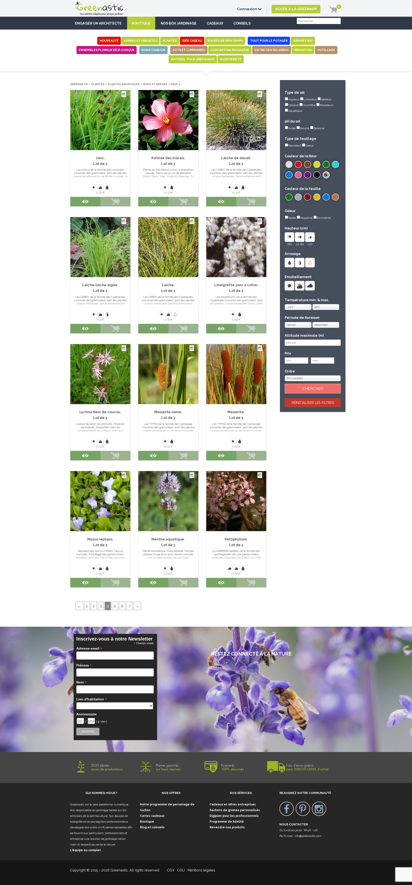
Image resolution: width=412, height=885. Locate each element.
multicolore (326, 174)
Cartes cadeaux (152, 816)
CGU (181, 870)
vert (326, 164)
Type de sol (295, 92)
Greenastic (79, 84)
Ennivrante (324, 217)
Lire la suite (115, 201)
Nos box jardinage (178, 23)
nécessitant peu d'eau (310, 262)
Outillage (326, 50)
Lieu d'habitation (91, 699)
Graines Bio (303, 40)
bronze (335, 197)
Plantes (170, 40)
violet (307, 174)
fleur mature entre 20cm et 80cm (299, 237)
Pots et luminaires (189, 50)
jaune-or (316, 197)
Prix (288, 353)
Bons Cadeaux (153, 50)
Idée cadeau (192, 40)
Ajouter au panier (251, 201)
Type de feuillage (300, 139)
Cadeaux (215, 23)
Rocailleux (326, 105)
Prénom (84, 665)
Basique (319, 128)
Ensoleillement (298, 277)
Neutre (304, 128)
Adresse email (89, 648)
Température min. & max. (307, 300)
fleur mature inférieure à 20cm (310, 237)
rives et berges (155, 84)
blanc (289, 164)
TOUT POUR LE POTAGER (269, 40)
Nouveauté (109, 40)
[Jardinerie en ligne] (106, 4)
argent (298, 197)
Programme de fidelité (227, 821)
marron (307, 164)
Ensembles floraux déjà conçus (106, 50)
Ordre (290, 371)
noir (316, 174)
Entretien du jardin (272, 50)
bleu (289, 174)
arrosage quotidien (289, 262)
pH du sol (292, 121)
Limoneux (310, 99)
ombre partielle (299, 285)
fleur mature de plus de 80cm (289, 237)
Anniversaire (86, 714)
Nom (81, 682)
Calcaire (293, 105)
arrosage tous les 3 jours (299, 262)
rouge (298, 164)
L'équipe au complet (85, 850)
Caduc (309, 145)
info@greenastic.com (308, 836)
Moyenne (306, 217)
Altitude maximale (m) (304, 335)
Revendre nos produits (227, 827)
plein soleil (289, 285)
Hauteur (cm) (296, 228)
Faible (292, 217)
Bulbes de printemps (225, 40)
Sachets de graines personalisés (235, 810)
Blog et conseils (152, 827)
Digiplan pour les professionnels (234, 816)
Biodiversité (230, 59)
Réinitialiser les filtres (313, 403)
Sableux (326, 99)
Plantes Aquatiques (124, 84)
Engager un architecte (98, 23)
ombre (310, 285)
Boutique (141, 23)
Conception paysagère (230, 50)
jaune (316, 164)
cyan (335, 164)
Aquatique (295, 110)
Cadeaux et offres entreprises (233, 804)
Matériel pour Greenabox (193, 59)
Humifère (309, 105)
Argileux (293, 99)
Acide (292, 128)
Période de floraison (302, 317)
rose (298, 174)
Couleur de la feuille (303, 189)
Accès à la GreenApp (296, 9)
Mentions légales (201, 870)
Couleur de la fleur (301, 156)
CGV (167, 870)
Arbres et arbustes (140, 40)
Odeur (290, 211)
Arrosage (293, 254)
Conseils (242, 23)
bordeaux (307, 197)
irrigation (303, 50)
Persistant (294, 145)
